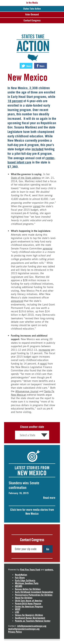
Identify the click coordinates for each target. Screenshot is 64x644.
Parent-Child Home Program (28, 603)
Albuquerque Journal (26, 391)
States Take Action (32, 8)
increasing (44, 349)
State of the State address (26, 177)
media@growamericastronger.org (24, 628)
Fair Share (20, 577)
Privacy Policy (15, 631)
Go (47, 549)
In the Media (32, 2)
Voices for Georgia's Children (29, 614)
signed (36, 206)
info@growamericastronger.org (31, 625)
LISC (17, 612)
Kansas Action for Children (28, 589)
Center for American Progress (29, 606)
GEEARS (18, 586)
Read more (49, 497)
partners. (49, 569)
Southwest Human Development (30, 617)
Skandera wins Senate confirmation (24, 485)
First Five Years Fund (30, 569)
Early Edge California (25, 580)
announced (17, 300)
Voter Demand (32, 14)
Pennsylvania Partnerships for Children (33, 594)
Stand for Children (23, 597)
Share (28, 66)
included (38, 149)
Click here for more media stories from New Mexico (32, 511)
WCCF (17, 609)
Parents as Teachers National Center (32, 620)
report (43, 363)
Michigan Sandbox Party (26, 583)
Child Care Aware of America (28, 600)
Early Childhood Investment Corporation (34, 591)
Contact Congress (32, 20)
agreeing (47, 248)
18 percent (15, 101)
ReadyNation (21, 574)
